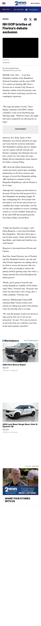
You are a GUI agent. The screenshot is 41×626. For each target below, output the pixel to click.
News (6, 19)
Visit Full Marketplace (31, 340)
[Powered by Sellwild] (35, 466)
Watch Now (34, 3)
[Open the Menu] (4, 3)
